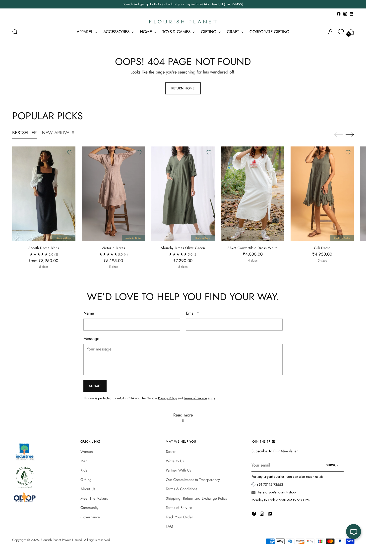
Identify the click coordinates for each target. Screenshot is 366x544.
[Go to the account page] (331, 32)
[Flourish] (183, 21)
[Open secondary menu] (15, 17)
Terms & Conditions (181, 489)
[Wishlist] (341, 32)
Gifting (86, 479)
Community (89, 507)
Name (88, 313)
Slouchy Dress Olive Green (183, 247)
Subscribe (335, 465)
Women (86, 451)
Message (91, 338)
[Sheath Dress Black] (44, 194)
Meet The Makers (94, 498)
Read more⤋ (183, 418)
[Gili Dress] (322, 194)
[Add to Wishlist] (70, 152)
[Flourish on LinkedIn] (351, 14)
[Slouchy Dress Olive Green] (183, 194)
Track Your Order (179, 517)
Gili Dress (322, 247)
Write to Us (175, 461)
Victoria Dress (113, 247)
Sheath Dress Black (44, 247)
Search (171, 451)
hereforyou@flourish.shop (276, 492)
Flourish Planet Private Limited (61, 540)
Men (83, 461)
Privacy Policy (167, 398)
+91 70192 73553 (269, 484)
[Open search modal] (15, 32)
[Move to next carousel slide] (350, 134)
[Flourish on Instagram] (345, 14)
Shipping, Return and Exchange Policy (196, 498)
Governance (90, 517)
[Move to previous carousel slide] (338, 134)
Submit (95, 386)
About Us (87, 489)
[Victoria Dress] (113, 194)
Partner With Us (178, 470)
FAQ (169, 526)
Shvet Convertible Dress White (252, 247)
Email (192, 313)
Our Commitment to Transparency (193, 479)
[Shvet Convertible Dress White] (252, 194)
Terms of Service (195, 398)
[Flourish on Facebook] (338, 14)
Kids (83, 470)
